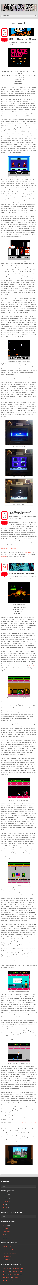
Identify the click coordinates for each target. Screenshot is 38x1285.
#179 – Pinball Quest (8, 1259)
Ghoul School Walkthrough (8, 548)
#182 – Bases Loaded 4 (9, 1250)
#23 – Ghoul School (21, 573)
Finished (5, 1195)
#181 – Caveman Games (9, 1253)
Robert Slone (6, 1271)
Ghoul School (27, 552)
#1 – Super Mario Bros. (18, 1271)
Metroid (31, 666)
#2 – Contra (15, 1277)
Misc (4, 1204)
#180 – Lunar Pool (7, 1256)
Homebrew (6, 1201)
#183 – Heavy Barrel (8, 1247)
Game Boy (5, 1198)
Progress (5, 1207)
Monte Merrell (6, 1277)
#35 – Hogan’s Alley (22, 39)
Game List (4, 556)
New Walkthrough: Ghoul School (20, 512)
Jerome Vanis (6, 1268)
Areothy (5, 1274)
